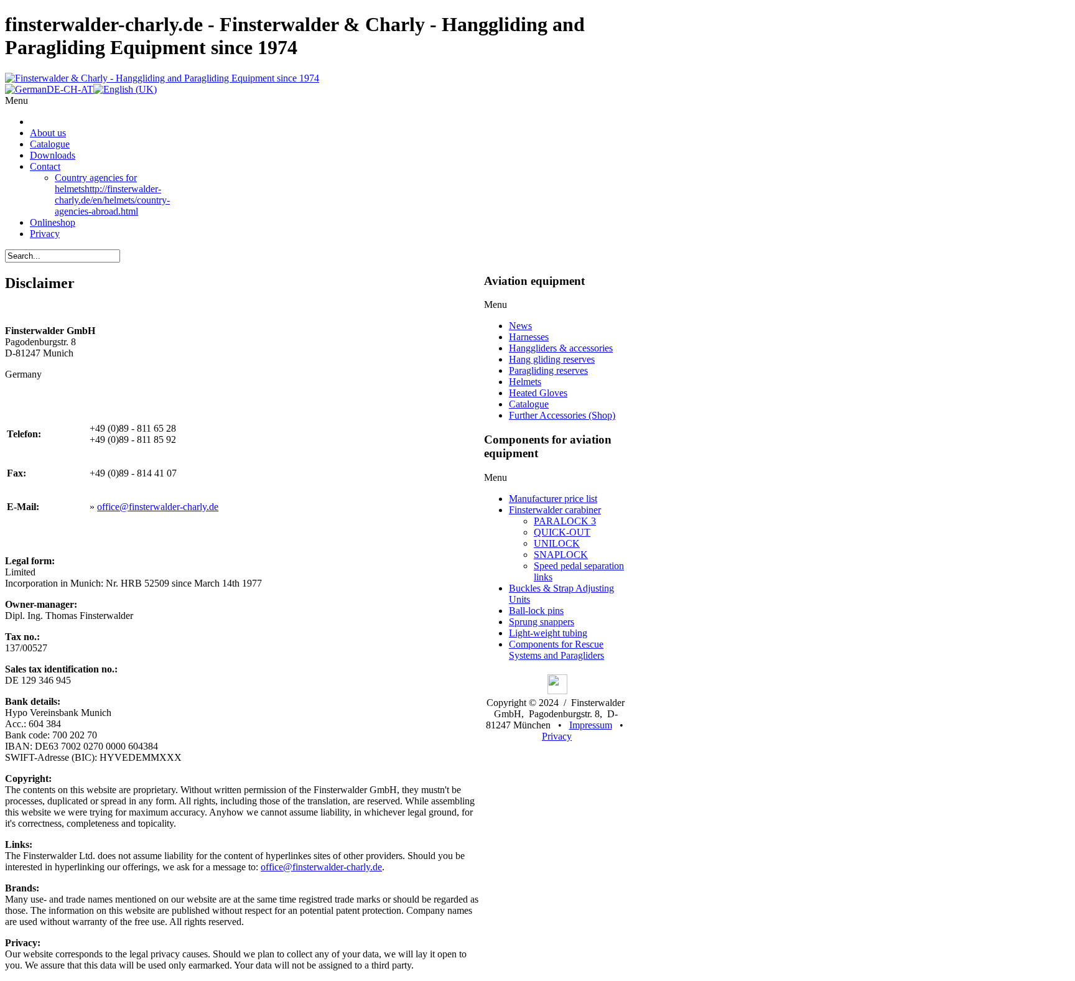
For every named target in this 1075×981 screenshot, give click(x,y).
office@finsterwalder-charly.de (157, 506)
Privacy (557, 736)
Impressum (590, 725)
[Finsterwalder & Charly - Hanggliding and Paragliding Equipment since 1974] (162, 78)
